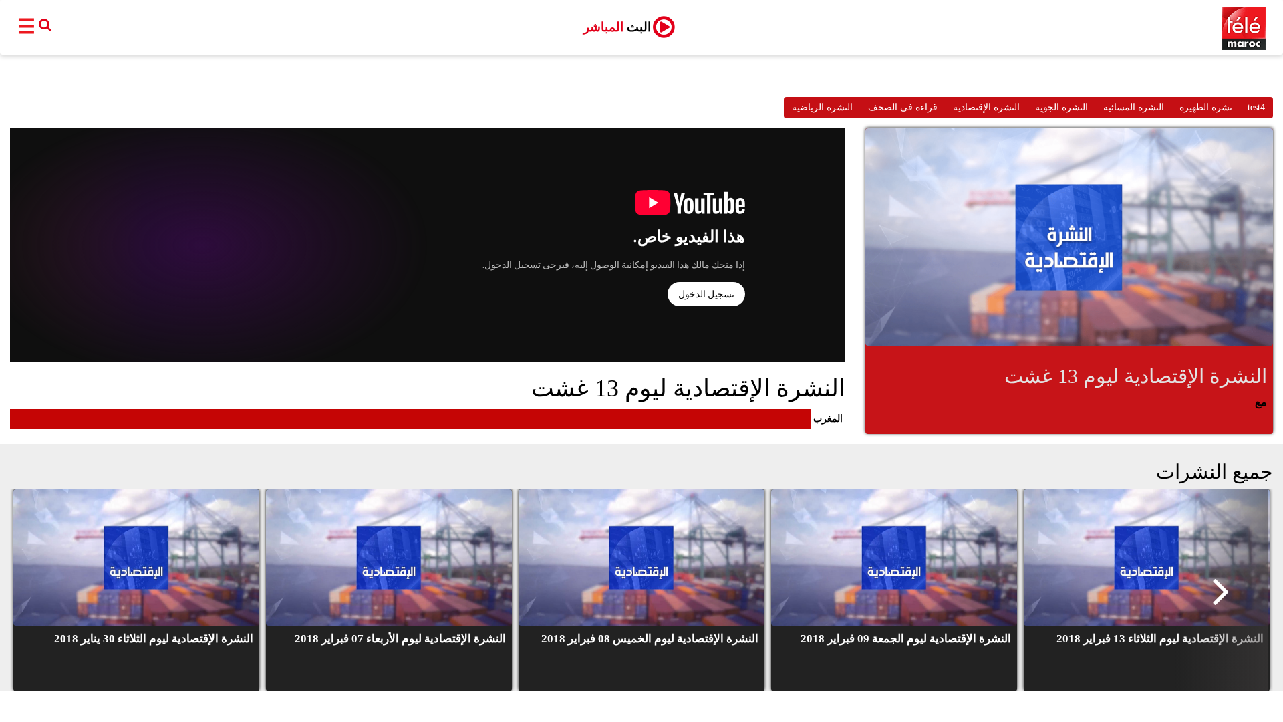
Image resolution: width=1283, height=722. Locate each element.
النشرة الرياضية (822, 107)
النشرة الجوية (1061, 107)
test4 (1256, 107)
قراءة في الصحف (903, 107)
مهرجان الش (783, 419)
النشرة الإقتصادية (986, 107)
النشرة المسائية (1133, 107)
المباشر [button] (617, 27)
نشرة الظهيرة (1205, 107)
